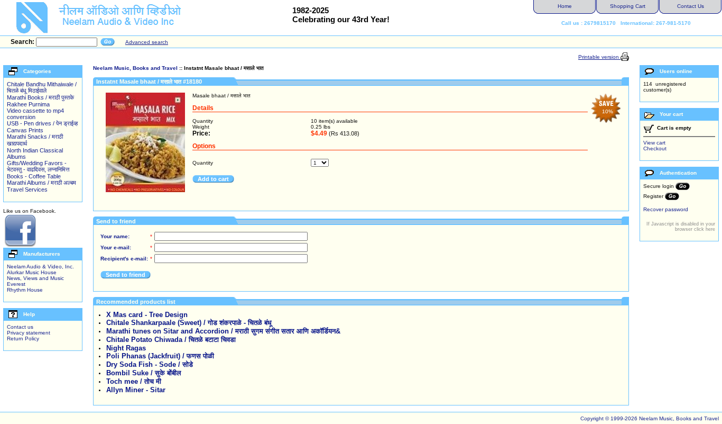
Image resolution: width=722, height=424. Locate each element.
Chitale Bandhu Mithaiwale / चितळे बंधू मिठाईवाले (42, 87)
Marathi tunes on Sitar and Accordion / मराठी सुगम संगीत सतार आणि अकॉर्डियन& (223, 331)
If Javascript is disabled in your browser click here (680, 226)
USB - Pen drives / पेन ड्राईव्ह (42, 123)
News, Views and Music (35, 278)
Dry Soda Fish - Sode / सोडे (149, 364)
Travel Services (27, 189)
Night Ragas (126, 348)
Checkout (655, 148)
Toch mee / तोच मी (133, 381)
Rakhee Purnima (28, 104)
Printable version (599, 57)
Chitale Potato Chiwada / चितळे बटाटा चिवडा (171, 340)
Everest (16, 284)
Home (565, 6)
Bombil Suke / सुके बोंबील (143, 373)
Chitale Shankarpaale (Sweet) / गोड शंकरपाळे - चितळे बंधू (189, 323)
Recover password (665, 209)
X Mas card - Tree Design (147, 315)
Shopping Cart (627, 6)
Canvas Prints (25, 130)
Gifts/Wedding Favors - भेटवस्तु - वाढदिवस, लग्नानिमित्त (38, 166)
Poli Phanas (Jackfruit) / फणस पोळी (160, 356)
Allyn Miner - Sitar (135, 390)
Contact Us (690, 6)
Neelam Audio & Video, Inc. (40, 266)
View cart (654, 143)
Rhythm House (25, 290)
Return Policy (23, 338)
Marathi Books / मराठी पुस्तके (40, 97)
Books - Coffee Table (34, 176)
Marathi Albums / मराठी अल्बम (41, 182)
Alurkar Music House (32, 272)
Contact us (20, 327)
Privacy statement (28, 333)
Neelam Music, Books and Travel (135, 68)
